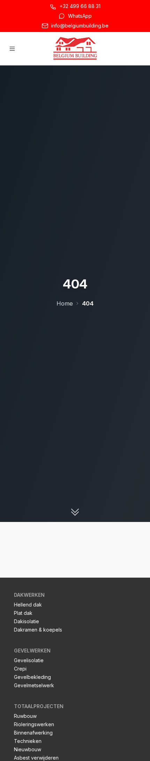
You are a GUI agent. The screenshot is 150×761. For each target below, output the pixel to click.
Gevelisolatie (29, 660)
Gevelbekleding (32, 677)
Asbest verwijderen (36, 758)
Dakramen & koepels (38, 630)
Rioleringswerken (34, 724)
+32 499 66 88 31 (80, 6)
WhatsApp (80, 16)
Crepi (20, 669)
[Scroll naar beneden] (75, 512)
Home (65, 303)
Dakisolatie (26, 621)
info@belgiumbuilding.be (79, 26)
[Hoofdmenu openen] (12, 48)
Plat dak (23, 613)
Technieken (28, 741)
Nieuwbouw (27, 749)
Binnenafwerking (33, 733)
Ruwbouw (25, 716)
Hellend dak (28, 605)
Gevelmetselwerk (34, 685)
